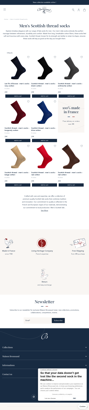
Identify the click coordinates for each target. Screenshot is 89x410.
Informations (8, 365)
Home (6, 19)
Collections (7, 347)
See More (44, 211)
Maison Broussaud (10, 356)
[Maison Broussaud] (44, 10)
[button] (73, 10)
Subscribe (58, 320)
